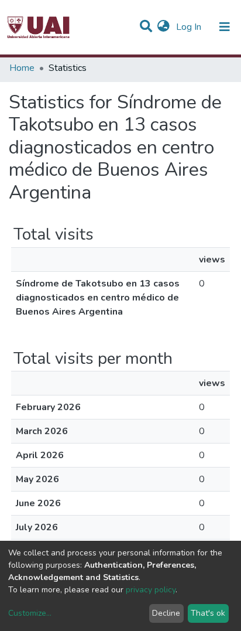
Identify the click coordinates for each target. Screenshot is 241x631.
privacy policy (150, 589)
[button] (163, 27)
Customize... (29, 613)
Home (22, 68)
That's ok (208, 613)
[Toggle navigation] (224, 27)
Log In (190, 27)
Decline (166, 613)
